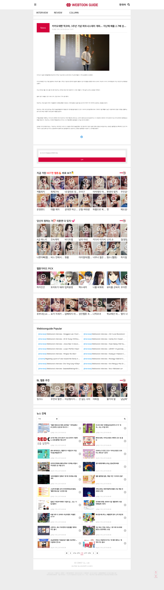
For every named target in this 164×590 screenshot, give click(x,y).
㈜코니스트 (50, 573)
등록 (82, 159)
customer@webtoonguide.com (75, 574)
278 (89, 553)
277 (85, 553)
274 (74, 553)
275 (78, 553)
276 (82, 553)
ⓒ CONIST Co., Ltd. (82, 563)
